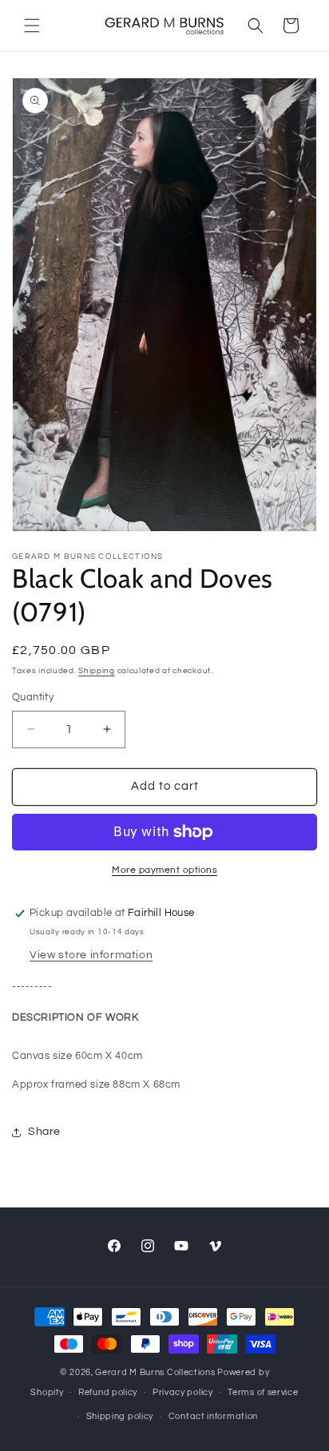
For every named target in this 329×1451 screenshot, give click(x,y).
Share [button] (44, 1131)
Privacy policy (183, 1392)
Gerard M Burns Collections (155, 1372)
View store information (91, 955)
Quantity (33, 697)
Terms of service (263, 1392)
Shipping (96, 671)
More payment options (164, 870)
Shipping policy (120, 1416)
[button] (32, 25)
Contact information (213, 1416)
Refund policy (107, 1392)
